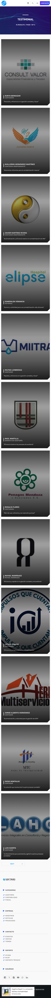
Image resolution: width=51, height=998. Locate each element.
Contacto (45, 3)
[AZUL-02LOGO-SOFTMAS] (9, 879)
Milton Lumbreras (13, 370)
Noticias (9, 918)
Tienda (8, 941)
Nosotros (9, 916)
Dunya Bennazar (13, 96)
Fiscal (8, 900)
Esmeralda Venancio (14, 302)
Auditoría (9, 895)
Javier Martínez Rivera (16, 233)
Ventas (8, 939)
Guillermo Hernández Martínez (20, 164)
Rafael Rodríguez (13, 576)
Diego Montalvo (12, 781)
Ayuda (8, 955)
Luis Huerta (10, 848)
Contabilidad (11, 897)
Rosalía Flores (12, 507)
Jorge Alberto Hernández (17, 713)
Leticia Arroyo (12, 644)
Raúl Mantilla (12, 439)
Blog (7, 958)
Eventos (9, 937)
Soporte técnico (12, 960)
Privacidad (10, 921)
